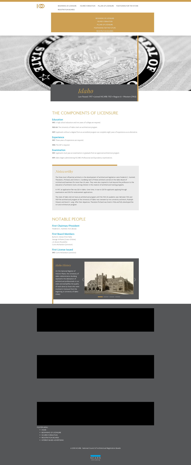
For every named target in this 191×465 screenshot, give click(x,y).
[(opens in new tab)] (95, 457)
